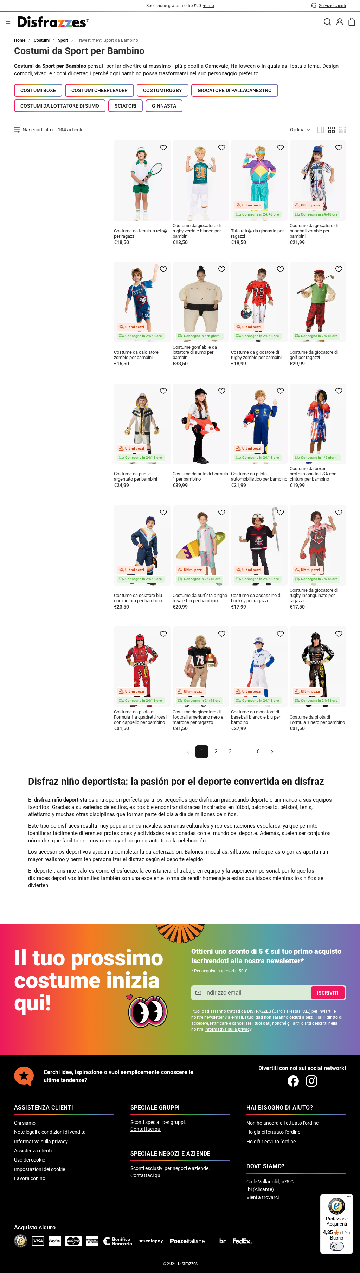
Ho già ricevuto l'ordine (271, 1141)
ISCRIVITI (328, 993)
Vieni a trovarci (262, 1197)
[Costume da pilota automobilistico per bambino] (259, 424)
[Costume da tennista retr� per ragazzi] (142, 180)
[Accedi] (339, 21)
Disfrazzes (188, 1263)
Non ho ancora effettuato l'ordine (282, 1123)
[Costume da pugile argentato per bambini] (142, 424)
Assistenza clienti (33, 1150)
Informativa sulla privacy (41, 1141)
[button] (300, 129)
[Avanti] (272, 751)
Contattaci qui (145, 1129)
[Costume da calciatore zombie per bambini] (142, 302)
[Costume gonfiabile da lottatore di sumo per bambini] (201, 302)
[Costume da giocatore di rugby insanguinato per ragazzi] (318, 545)
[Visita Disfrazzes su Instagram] (311, 1081)
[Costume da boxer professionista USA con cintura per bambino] (318, 424)
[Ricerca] (327, 21)
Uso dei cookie (29, 1160)
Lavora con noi (30, 1178)
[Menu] (8, 22)
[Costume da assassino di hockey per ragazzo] (259, 545)
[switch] (337, 1246)
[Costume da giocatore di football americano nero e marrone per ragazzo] (201, 666)
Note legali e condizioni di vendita (50, 1132)
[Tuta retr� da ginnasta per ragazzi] (259, 180)
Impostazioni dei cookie (39, 1169)
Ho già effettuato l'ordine (273, 1132)
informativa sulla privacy (228, 1029)
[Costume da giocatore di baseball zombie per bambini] (318, 180)
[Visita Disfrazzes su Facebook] (293, 1081)
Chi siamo (25, 1123)
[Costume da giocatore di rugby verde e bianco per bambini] (201, 180)
